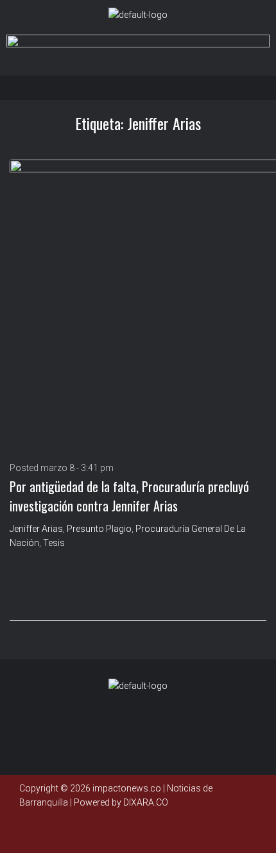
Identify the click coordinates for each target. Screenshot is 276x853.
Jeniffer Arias (36, 529)
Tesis (54, 543)
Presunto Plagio (99, 529)
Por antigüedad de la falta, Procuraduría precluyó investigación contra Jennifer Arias (129, 496)
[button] (141, 87)
